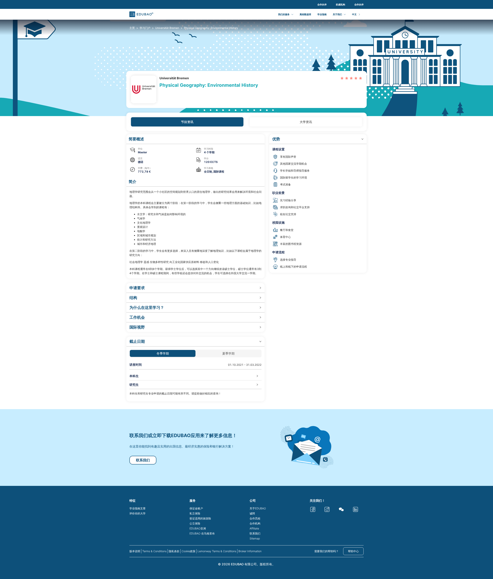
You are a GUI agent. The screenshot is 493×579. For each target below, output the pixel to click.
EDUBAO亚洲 (197, 528)
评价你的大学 (137, 513)
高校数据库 (305, 14)
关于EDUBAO (258, 508)
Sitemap (255, 538)
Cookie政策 (188, 551)
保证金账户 (196, 508)
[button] (195, 139)
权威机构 (340, 4)
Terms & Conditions (154, 551)
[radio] (342, 78)
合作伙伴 (322, 4)
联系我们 (143, 460)
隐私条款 (174, 551)
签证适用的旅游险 (200, 518)
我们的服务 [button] (284, 14)
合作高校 (255, 518)
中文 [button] (354, 14)
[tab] (195, 288)
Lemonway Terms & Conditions (217, 551)
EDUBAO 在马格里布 (202, 533)
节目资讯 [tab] (187, 121)
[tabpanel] (246, 267)
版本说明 (134, 551)
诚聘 (252, 513)
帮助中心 (353, 551)
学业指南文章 (137, 508)
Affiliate (254, 528)
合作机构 (255, 523)
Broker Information (250, 551)
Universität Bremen (167, 27)
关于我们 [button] (337, 14)
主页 (132, 27)
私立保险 (194, 513)
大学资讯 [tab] (306, 121)
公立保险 (194, 523)
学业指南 (322, 14)
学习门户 (145, 27)
